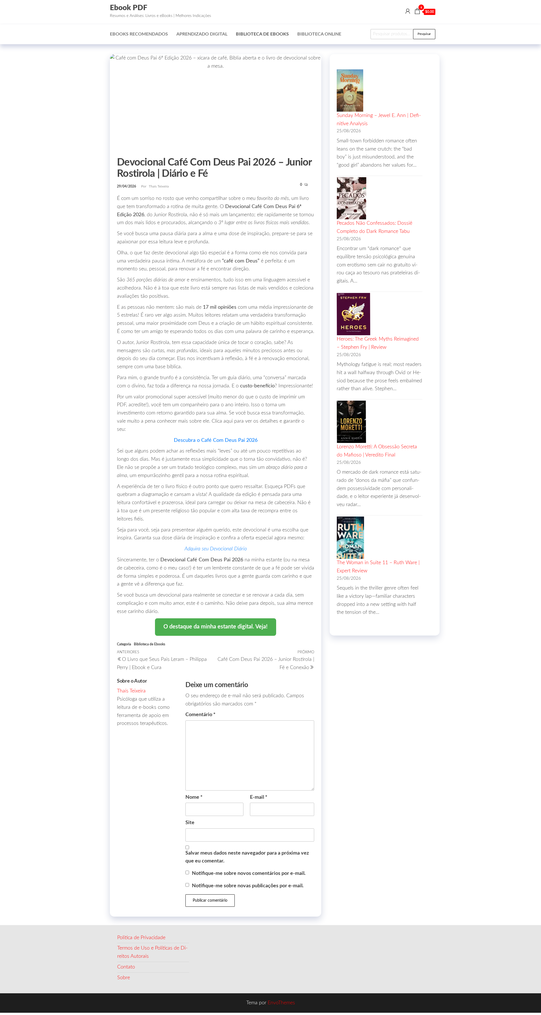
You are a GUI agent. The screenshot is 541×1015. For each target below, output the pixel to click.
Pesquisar (424, 34)
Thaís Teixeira (159, 186)
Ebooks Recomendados (139, 34)
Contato (126, 967)
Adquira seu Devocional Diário (216, 548)
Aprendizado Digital (201, 34)
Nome (194, 797)
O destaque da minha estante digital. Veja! (215, 627)
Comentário (200, 714)
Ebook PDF (128, 8)
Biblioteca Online (319, 34)
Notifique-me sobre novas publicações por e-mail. (247, 885)
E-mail (258, 797)
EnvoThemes (281, 1002)
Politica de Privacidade (141, 937)
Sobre (123, 977)
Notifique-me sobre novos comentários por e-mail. (248, 873)
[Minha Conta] (407, 11)
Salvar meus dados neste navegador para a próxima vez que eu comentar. (247, 857)
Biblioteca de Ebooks (262, 34)
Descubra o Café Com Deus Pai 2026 (216, 440)
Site (189, 822)
